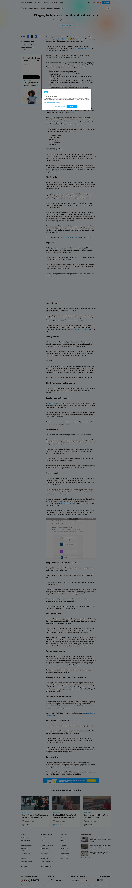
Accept (71, 106)
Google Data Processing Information (51, 102)
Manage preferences (60, 106)
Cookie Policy (84, 100)
